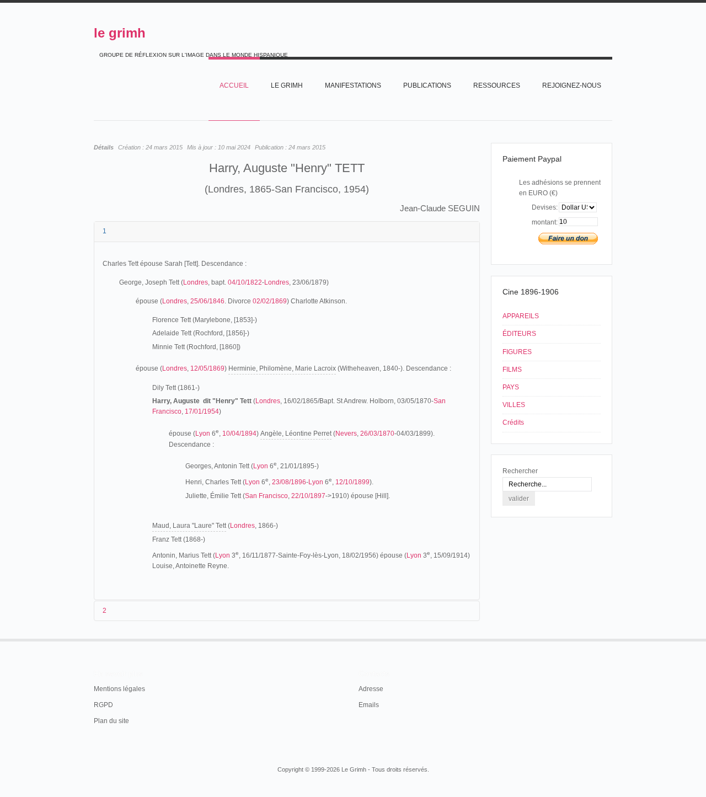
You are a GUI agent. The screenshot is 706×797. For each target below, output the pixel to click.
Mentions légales (119, 689)
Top (611, 639)
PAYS (510, 387)
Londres (195, 282)
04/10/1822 (245, 282)
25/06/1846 (207, 301)
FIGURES (517, 352)
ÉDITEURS (519, 334)
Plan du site (111, 721)
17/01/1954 (202, 411)
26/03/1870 (377, 433)
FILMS (512, 369)
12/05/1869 (207, 368)
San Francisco (266, 496)
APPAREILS (520, 316)
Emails (369, 705)
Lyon (202, 433)
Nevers (346, 433)
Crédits (513, 422)
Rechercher (520, 471)
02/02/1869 (270, 301)
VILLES (513, 405)
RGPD (103, 705)
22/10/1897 (308, 496)
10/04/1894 (239, 433)
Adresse (371, 689)
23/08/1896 (289, 482)
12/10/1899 (352, 482)
